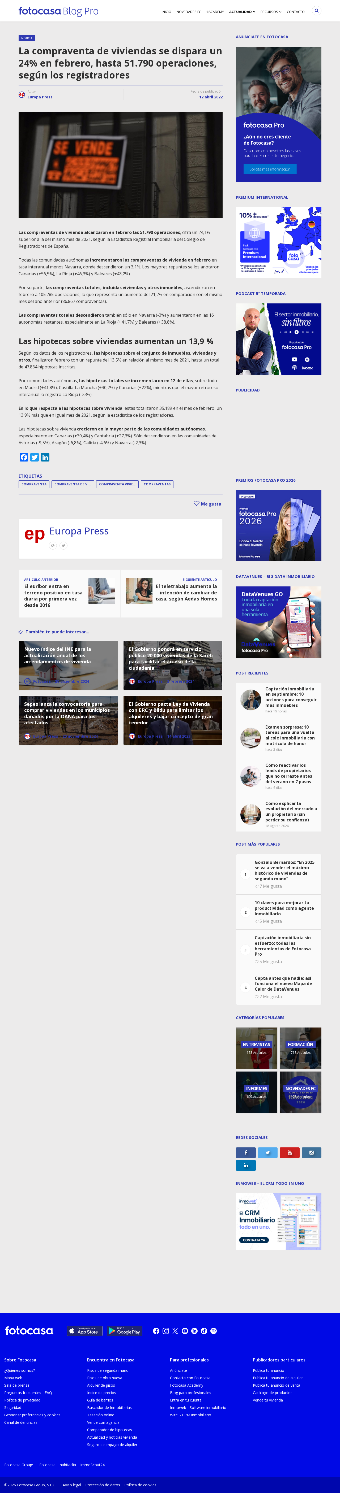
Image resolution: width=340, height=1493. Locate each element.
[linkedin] (194, 1331)
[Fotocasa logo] (29, 1331)
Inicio (166, 11)
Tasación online (100, 1414)
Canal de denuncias (20, 1422)
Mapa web (13, 1377)
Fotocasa (47, 1464)
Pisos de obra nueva (104, 1377)
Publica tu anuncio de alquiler (278, 1377)
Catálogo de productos (272, 1392)
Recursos (269, 11)
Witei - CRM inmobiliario (190, 1414)
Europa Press (40, 96)
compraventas (157, 484)
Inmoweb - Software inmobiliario (198, 1407)
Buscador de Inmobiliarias (109, 1407)
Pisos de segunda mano (108, 1370)
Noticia (26, 38)
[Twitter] (63, 546)
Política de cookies (140, 1484)
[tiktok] (204, 1331)
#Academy (215, 11)
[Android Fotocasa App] (124, 1331)
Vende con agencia (103, 1422)
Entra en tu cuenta (186, 1400)
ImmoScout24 (92, 1464)
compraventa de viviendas (74, 484)
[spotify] (213, 1331)
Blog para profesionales (190, 1392)
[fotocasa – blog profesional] (58, 11)
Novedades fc (189, 11)
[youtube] (185, 1331)
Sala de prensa (16, 1385)
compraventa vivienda (119, 484)
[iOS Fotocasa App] (85, 1331)
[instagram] (166, 1331)
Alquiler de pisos (101, 1385)
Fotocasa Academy (186, 1385)
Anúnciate (178, 1370)
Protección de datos (102, 1484)
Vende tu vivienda (268, 1400)
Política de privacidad (22, 1400)
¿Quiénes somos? (19, 1370)
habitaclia (68, 1464)
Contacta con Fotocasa (190, 1377)
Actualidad (240, 11)
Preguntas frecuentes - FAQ (28, 1392)
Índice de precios (101, 1392)
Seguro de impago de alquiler (112, 1444)
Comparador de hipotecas (109, 1429)
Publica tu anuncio (268, 1370)
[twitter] (175, 1331)
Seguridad (12, 1407)
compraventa (34, 484)
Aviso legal (72, 1484)
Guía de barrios (100, 1400)
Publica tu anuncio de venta (276, 1385)
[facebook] (156, 1331)
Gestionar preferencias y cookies (32, 1414)
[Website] (53, 546)
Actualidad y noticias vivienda (112, 1437)
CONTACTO (296, 11)
